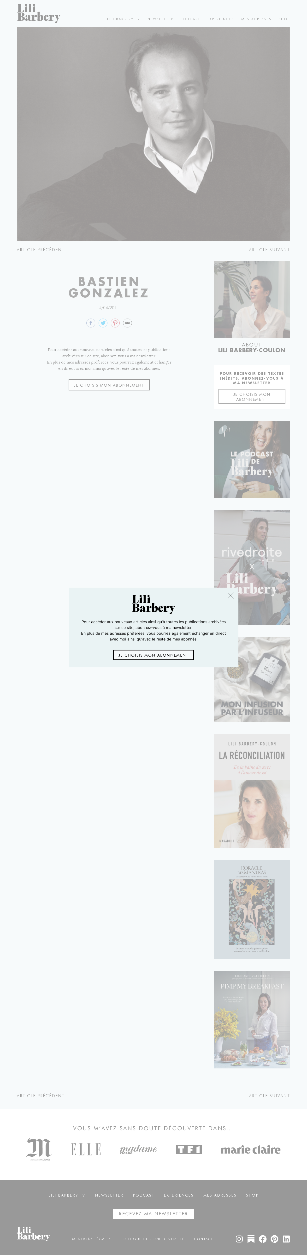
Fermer (230, 595)
